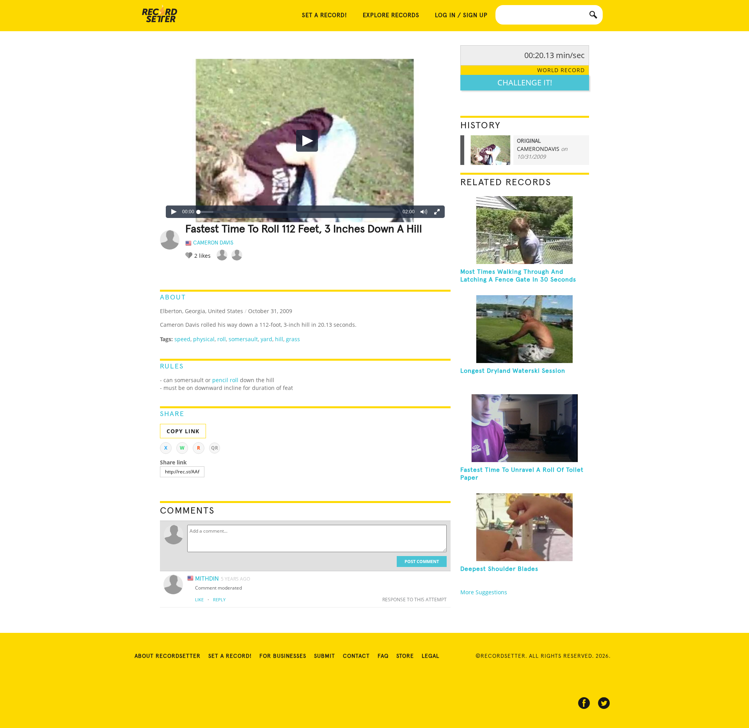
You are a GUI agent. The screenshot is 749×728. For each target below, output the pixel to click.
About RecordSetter (168, 656)
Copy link (183, 431)
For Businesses (282, 656)
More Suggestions (483, 592)
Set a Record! (230, 656)
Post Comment (422, 561)
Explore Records (391, 15)
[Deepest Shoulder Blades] (524, 527)
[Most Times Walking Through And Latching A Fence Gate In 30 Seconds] (524, 230)
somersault (243, 339)
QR (214, 448)
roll (221, 339)
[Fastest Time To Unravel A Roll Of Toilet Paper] (524, 428)
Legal (430, 656)
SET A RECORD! (324, 15)
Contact (356, 656)
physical (204, 339)
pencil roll (225, 380)
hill (279, 339)
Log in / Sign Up (461, 15)
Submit (324, 656)
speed (182, 339)
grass (293, 339)
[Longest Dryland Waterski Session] (524, 329)
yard (266, 339)
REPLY (219, 599)
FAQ (383, 656)
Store (405, 656)
